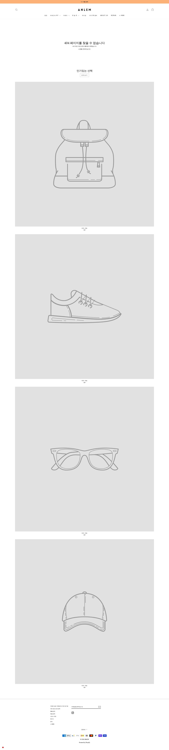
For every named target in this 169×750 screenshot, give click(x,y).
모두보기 (84, 75)
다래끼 (65, 15)
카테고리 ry (54, 15)
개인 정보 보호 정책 (55, 708)
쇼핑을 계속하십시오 (84, 49)
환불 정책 (52, 711)
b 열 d (75, 15)
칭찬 (45, 15)
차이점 (84, 15)
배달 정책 (52, 713)
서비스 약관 (53, 716)
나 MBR (122, 15)
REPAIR (113, 15)
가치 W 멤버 (93, 15)
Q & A (52, 718)
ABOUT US (104, 15)
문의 (51, 721)
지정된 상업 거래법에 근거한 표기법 (59, 706)
